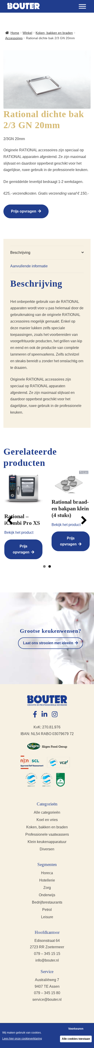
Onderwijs (47, 895)
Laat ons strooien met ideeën (48, 643)
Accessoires (14, 38)
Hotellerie (47, 880)
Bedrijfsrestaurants (47, 902)
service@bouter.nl (47, 999)
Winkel (27, 33)
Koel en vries (47, 820)
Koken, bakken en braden (54, 33)
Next (82, 520)
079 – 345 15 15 (47, 954)
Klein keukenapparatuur (47, 842)
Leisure (47, 917)
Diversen (47, 849)
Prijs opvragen (23, 211)
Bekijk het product (18, 532)
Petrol (47, 910)
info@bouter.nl (47, 960)
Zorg (47, 888)
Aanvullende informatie (29, 266)
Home (14, 33)
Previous (11, 520)
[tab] (47, 253)
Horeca (47, 873)
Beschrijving (20, 252)
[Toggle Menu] (82, 6)
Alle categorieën (47, 812)
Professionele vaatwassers (47, 834)
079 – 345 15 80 (47, 993)
